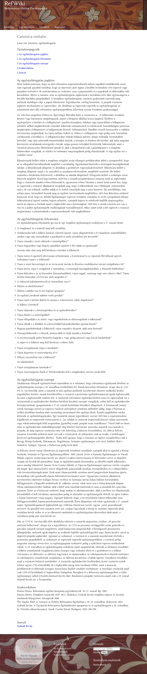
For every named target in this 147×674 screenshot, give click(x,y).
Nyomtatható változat (64, 655)
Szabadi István (24, 626)
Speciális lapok (60, 651)
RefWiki (14, 3)
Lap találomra (26, 27)
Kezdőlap (9, 27)
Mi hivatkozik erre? (63, 648)
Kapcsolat (60, 27)
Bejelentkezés (99, 664)
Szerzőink (44, 27)
